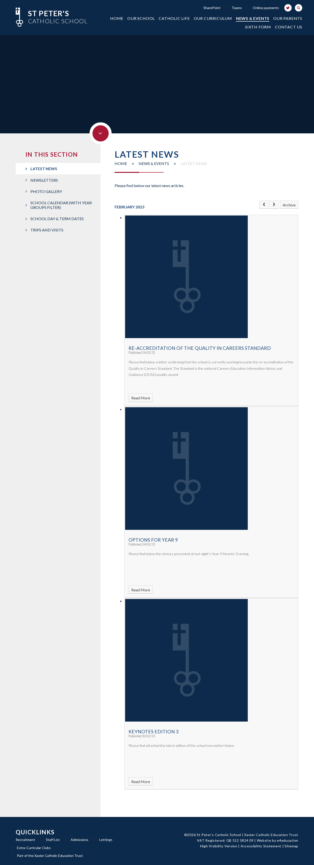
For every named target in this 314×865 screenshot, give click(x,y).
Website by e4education (277, 840)
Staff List (53, 840)
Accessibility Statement (261, 846)
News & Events (154, 163)
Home (121, 163)
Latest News (194, 163)
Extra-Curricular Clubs (34, 848)
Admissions (79, 840)
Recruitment (25, 840)
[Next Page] (274, 205)
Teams (237, 8)
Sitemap (291, 846)
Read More (140, 397)
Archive (289, 205)
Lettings (105, 840)
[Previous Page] (264, 205)
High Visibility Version (218, 846)
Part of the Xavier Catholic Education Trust (50, 855)
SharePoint (212, 8)
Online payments (266, 8)
